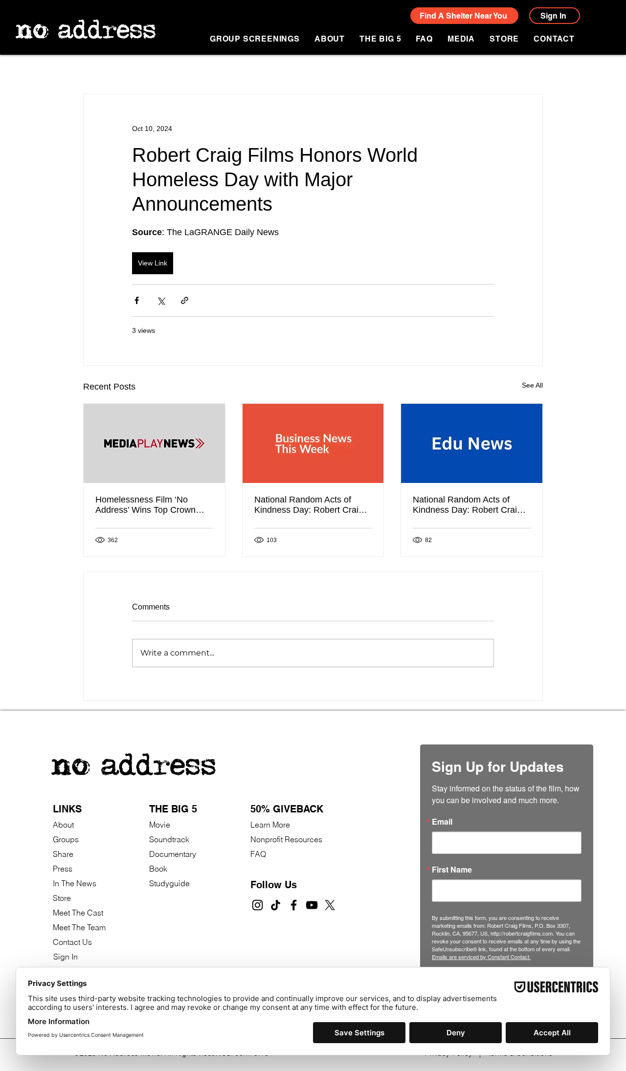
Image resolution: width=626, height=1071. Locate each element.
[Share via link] (184, 300)
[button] (461, 38)
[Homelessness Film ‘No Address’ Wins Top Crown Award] (154, 443)
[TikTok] (275, 905)
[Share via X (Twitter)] (160, 300)
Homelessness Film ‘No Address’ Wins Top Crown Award (145, 505)
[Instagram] (257, 905)
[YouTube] (312, 905)
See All (532, 385)
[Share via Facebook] (136, 300)
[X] (330, 905)
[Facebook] (294, 905)
